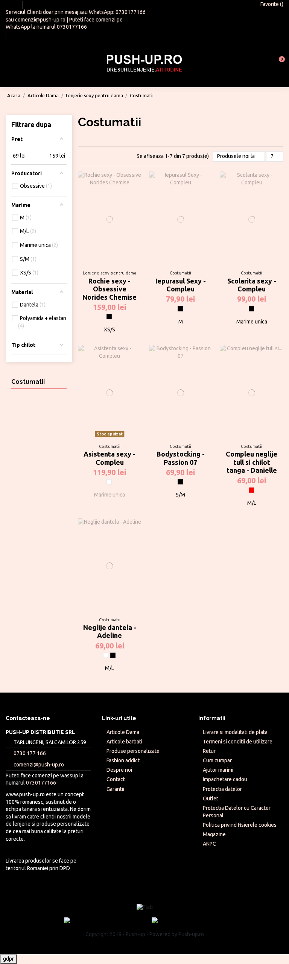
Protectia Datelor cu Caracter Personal (237, 811)
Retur (209, 751)
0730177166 (131, 12)
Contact (115, 779)
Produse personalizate (133, 751)
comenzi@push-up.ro (40, 20)
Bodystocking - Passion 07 (181, 458)
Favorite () (271, 4)
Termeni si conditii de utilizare (237, 742)
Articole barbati (124, 742)
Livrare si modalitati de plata (235, 732)
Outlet (210, 798)
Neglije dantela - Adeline (109, 631)
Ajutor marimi (218, 770)
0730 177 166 (30, 753)
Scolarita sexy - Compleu (251, 285)
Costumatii (28, 381)
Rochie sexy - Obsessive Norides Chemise (109, 289)
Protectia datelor (222, 789)
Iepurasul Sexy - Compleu (180, 285)
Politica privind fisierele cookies (240, 825)
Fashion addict (123, 760)
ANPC (209, 844)
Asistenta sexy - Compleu (109, 458)
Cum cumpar (217, 760)
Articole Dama (122, 732)
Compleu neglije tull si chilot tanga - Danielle (251, 462)
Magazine (214, 834)
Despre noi (119, 770)
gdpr (8, 959)
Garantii (115, 789)
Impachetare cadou (225, 779)
